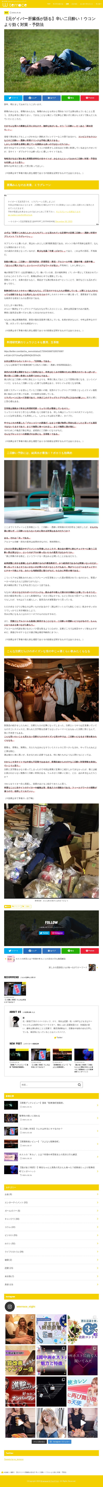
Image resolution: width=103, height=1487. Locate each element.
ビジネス (74, 4)
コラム (10, 1227)
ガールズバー (12, 1211)
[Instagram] (57, 933)
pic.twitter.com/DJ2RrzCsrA (20, 215)
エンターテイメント (86, 4)
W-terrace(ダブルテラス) (49, 1481)
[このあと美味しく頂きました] (83, 1423)
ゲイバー (17, 906)
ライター (99, 4)
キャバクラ (12, 1219)
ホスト (10, 1243)
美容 (9, 1284)
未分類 (9, 1276)
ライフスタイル (58, 4)
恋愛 (67, 4)
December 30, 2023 (63, 222)
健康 (6, 12)
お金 (8, 1194)
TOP (48, 4)
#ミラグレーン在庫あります (68, 212)
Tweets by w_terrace (13, 1459)
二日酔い (27, 906)
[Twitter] (44, 933)
